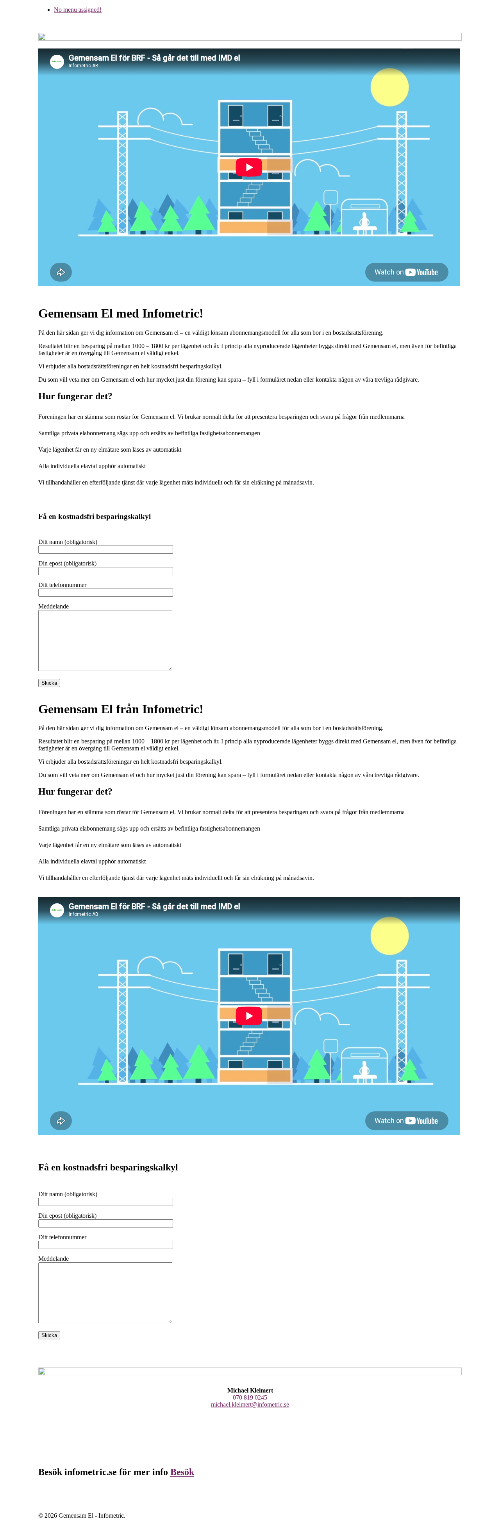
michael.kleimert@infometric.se (250, 1404)
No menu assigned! (78, 9)
